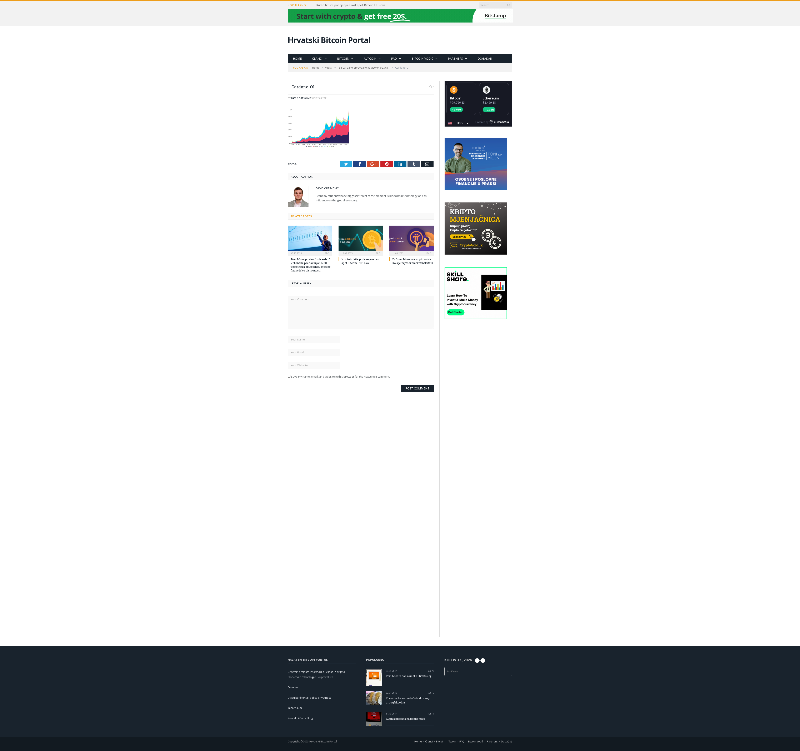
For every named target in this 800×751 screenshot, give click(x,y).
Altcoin (370, 58)
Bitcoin (343, 58)
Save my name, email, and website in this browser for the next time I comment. (340, 376)
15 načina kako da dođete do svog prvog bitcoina (408, 700)
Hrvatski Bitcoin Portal (329, 40)
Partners (455, 58)
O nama (293, 687)
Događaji (485, 58)
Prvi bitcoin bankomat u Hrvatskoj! (408, 676)
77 (432, 670)
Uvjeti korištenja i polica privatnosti (309, 698)
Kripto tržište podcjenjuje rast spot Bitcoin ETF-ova (350, 5)
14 (432, 713)
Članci (317, 58)
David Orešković (301, 98)
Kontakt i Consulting (300, 718)
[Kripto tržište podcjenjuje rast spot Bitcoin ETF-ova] (361, 240)
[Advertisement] (478, 402)
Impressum (295, 708)
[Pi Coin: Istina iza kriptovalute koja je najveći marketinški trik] (411, 240)
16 (432, 692)
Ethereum (491, 98)
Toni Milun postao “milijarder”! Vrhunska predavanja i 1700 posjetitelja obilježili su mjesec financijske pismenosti (310, 264)
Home (297, 58)
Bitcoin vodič (422, 58)
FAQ (394, 58)
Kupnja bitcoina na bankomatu (405, 719)
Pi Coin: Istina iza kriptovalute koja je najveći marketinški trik (412, 261)
